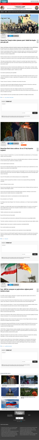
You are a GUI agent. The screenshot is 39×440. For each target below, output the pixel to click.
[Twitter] (10, 36)
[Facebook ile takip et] (17, 418)
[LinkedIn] (12, 36)
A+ (37, 40)
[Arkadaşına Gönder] (14, 36)
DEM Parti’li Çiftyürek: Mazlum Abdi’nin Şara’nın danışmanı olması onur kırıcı (28, 433)
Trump (10, 97)
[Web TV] (33, 1)
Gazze (6, 97)
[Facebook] (8, 36)
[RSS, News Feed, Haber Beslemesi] (20, 418)
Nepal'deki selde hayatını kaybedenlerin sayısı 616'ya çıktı (8, 428)
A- (37, 42)
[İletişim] (36, 1)
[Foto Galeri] (34, 1)
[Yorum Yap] (18, 36)
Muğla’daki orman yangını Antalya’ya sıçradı (25, 431)
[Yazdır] (16, 36)
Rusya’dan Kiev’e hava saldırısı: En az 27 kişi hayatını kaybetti (9, 427)
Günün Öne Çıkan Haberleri (4, 424)
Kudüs (12, 97)
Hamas (8, 97)
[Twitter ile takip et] (19, 418)
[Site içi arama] (37, 1)
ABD (6, 346)
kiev (7, 238)
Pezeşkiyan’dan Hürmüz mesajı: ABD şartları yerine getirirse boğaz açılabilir (28, 427)
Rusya (6, 238)
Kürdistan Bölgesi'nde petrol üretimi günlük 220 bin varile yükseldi (9, 432)
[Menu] (31, 1)
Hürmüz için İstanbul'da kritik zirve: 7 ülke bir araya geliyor (27, 434)
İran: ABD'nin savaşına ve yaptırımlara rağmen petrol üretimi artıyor (13, 3)
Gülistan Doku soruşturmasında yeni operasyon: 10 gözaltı (27, 428)
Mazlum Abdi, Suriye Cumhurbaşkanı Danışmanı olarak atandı (9, 434)
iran (5, 346)
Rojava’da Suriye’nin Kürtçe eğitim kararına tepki (26, 432)
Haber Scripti (18, 421)
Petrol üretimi (10, 346)
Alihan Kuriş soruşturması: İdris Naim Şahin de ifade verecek (9, 433)
